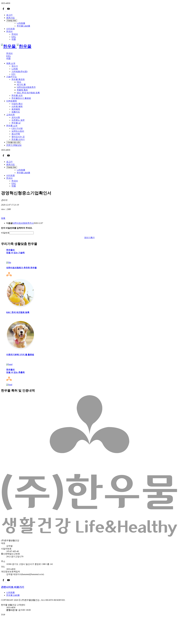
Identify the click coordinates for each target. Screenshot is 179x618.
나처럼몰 (21, 23)
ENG (14, 37)
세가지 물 (21, 84)
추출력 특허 (22, 90)
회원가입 (10, 18)
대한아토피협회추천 (26, 87)
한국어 (9, 31)
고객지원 (10, 115)
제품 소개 (10, 63)
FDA (19, 82)
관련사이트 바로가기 (12, 587)
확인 (93, 237)
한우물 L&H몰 (23, 26)
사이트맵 (10, 29)
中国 (14, 39)
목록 (3, 218)
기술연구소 (11, 77)
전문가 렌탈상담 (13, 145)
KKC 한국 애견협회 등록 (28, 93)
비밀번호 (5, 233)
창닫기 (87, 237)
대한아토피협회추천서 (23, 223)
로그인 (9, 15)
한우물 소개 (11, 126)
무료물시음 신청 (13, 142)
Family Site (11, 21)
